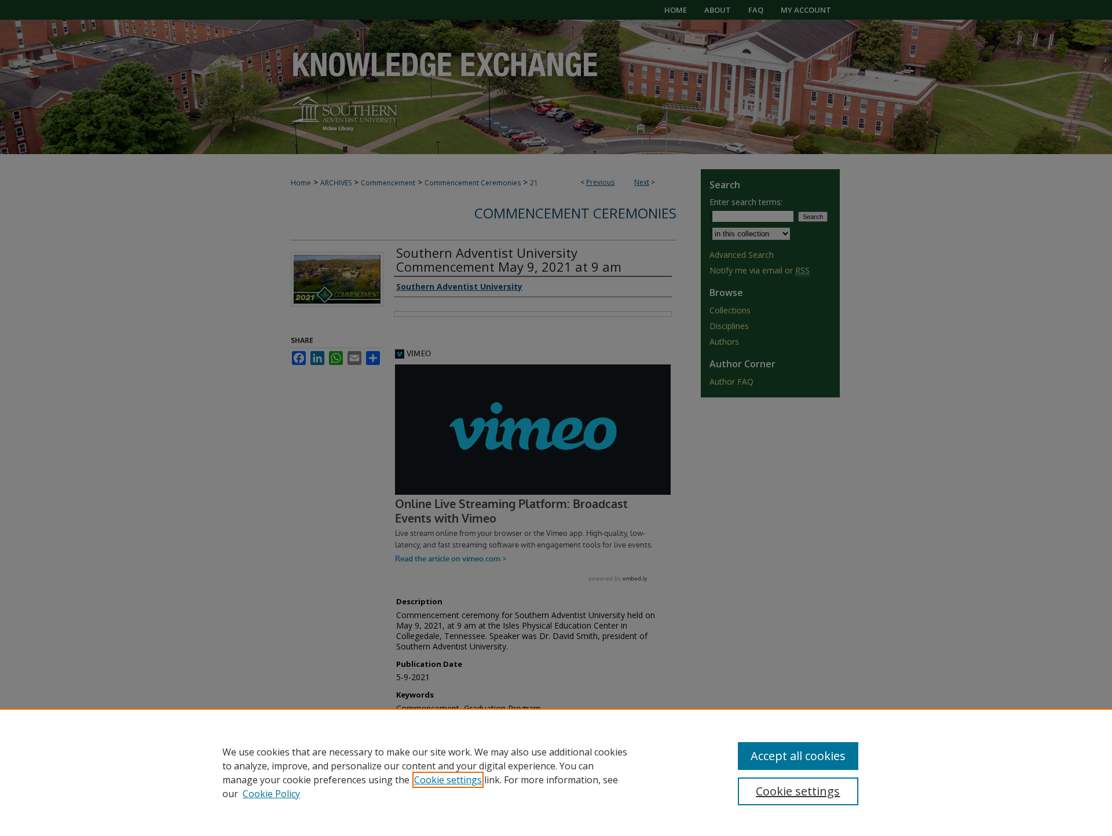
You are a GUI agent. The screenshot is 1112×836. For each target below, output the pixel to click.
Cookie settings (448, 779)
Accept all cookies (798, 756)
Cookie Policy (271, 793)
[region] (556, 772)
